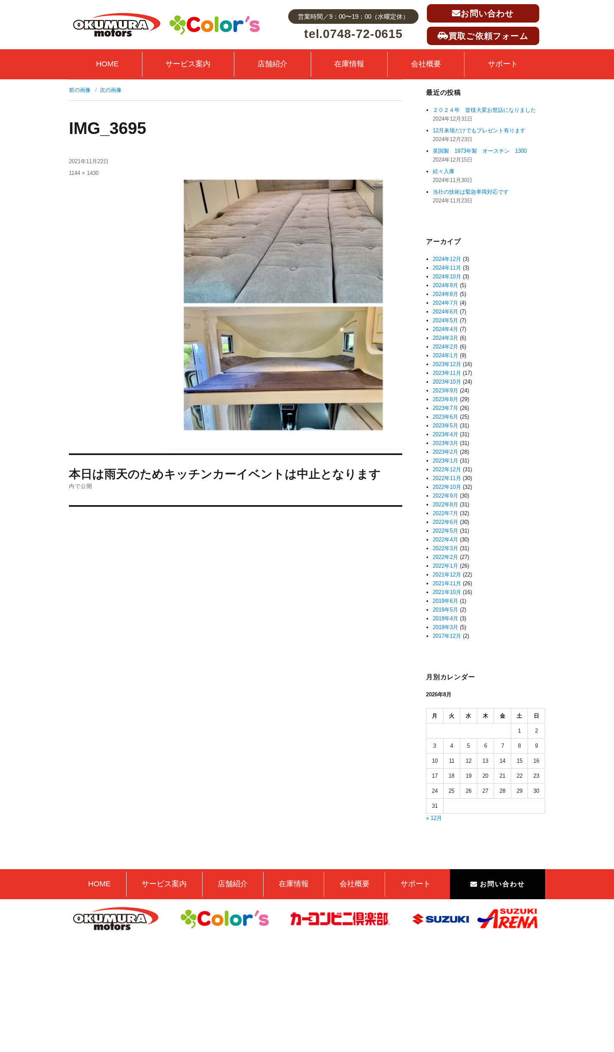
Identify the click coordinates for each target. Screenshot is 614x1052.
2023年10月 (447, 382)
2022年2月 (445, 557)
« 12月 (434, 818)
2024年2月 (445, 347)
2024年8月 (445, 294)
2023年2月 (445, 452)
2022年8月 (445, 504)
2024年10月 (447, 276)
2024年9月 (445, 285)
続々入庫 (446, 171)
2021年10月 (447, 592)
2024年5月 (445, 320)
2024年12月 (447, 259)
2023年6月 (445, 417)
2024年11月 (447, 268)
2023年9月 (445, 390)
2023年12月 (447, 364)
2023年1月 (445, 461)
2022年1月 (445, 566)
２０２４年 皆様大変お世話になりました (484, 110)
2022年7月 (445, 513)
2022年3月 (445, 548)
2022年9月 (445, 496)
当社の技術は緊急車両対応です (471, 192)
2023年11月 (447, 373)
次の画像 (111, 90)
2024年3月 (445, 338)
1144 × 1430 (84, 173)
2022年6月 (445, 522)
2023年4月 (445, 434)
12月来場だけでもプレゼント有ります (479, 130)
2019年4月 (445, 618)
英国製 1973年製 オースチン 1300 (480, 151)
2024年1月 (445, 355)
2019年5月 (445, 610)
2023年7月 (445, 408)
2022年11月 (447, 478)
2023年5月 (445, 425)
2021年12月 (447, 575)
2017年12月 (447, 636)
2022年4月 (445, 539)
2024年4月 (445, 329)
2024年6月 (445, 312)
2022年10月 (447, 487)
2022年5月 (445, 531)
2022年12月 (447, 469)
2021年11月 (447, 583)
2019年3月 (445, 627)
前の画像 (80, 90)
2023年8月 (445, 399)
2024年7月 (445, 303)
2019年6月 (445, 601)
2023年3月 (445, 443)
